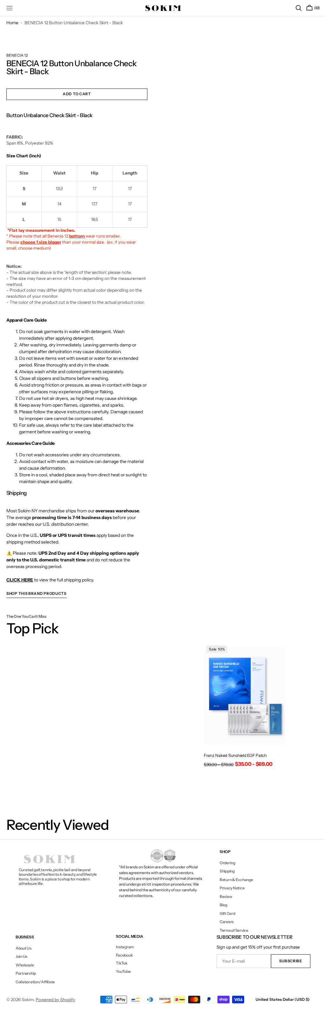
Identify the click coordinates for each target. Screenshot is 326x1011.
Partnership (25, 973)
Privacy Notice (229, 888)
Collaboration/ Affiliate (34, 981)
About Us (23, 948)
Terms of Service (230, 930)
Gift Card (224, 913)
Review (222, 896)
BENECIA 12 (17, 55)
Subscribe (286, 961)
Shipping (223, 871)
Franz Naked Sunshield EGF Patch (232, 753)
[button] (293, 8)
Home (12, 22)
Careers (223, 921)
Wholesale (24, 965)
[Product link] (241, 706)
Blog (220, 904)
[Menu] (10, 8)
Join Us (21, 956)
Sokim (28, 999)
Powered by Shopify (55, 999)
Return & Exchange (233, 879)
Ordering (224, 863)
